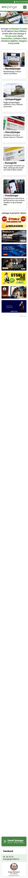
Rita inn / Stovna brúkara (22, 1)
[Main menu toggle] (24, 7)
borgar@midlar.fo (14, 875)
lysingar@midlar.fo (11, 859)
